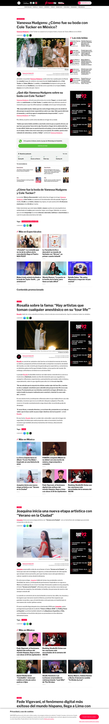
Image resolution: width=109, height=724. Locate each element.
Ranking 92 (59, 158)
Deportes (46, 7)
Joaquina (33, 580)
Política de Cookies (49, 719)
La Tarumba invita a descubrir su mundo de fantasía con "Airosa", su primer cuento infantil (52, 253)
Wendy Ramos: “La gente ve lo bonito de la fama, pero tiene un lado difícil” (53, 279)
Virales (53, 7)
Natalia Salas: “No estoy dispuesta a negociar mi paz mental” (79, 279)
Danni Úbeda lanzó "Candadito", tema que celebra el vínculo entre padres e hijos (26, 679)
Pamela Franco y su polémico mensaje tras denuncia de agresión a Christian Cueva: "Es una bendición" (86, 81)
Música (19, 301)
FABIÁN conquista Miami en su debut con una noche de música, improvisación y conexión (53, 461)
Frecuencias (81, 7)
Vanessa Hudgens (22, 100)
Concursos (66, 7)
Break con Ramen (35, 158)
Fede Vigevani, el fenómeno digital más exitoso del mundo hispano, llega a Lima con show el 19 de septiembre (54, 488)
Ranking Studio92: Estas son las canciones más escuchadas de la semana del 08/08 (80, 488)
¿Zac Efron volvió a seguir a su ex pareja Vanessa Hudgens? (25, 170)
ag (37, 221)
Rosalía (19, 361)
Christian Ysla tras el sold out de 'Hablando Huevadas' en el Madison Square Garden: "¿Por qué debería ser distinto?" (86, 44)
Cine (18, 177)
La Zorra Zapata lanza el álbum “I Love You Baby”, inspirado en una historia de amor (28, 461)
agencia (33, 221)
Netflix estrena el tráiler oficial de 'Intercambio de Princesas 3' (52, 180)
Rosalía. (19, 414)
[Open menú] (18, 2)
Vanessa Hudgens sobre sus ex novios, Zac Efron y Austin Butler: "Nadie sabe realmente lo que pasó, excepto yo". (52, 171)
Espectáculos (28, 7)
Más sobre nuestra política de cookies (89, 721)
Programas (74, 7)
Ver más (65, 153)
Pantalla (35, 7)
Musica (41, 7)
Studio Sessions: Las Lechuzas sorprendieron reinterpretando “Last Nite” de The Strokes (53, 679)
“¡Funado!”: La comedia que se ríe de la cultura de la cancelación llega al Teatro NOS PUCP (28, 253)
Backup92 (21, 158)
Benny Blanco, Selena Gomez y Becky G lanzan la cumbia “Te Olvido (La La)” (80, 678)
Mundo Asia (59, 7)
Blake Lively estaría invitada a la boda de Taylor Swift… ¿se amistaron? (29, 279)
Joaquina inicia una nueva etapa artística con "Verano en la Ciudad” (28, 487)
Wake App (46, 158)
